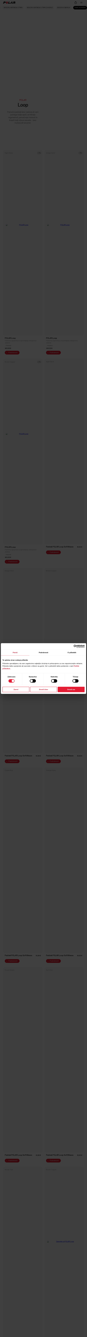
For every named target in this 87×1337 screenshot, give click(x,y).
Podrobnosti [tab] (43, 652)
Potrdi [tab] (15, 652)
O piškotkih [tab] (72, 652)
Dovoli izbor (43, 689)
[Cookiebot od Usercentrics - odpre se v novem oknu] (75, 646)
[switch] (33, 681)
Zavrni (16, 689)
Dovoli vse (71, 689)
